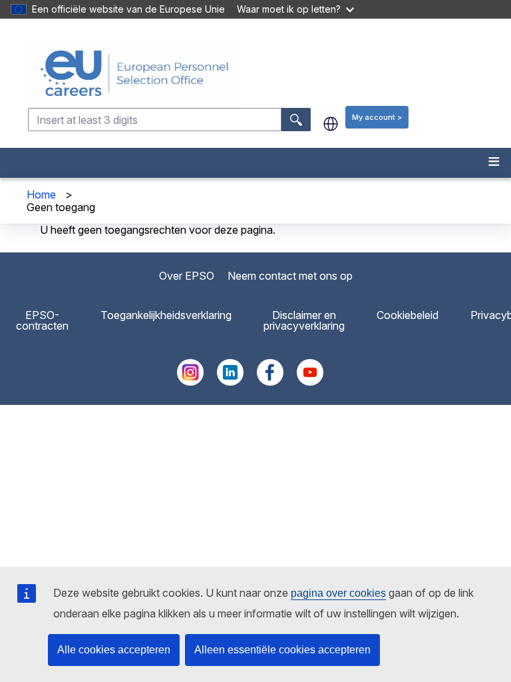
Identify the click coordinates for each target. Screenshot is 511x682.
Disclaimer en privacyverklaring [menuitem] (304, 320)
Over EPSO (186, 275)
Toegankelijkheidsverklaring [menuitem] (166, 315)
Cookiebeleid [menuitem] (407, 315)
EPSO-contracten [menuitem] (42, 320)
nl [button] (330, 124)
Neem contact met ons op (290, 275)
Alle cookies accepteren (113, 649)
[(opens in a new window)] (190, 381)
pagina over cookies (338, 593)
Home (41, 194)
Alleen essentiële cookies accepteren (282, 649)
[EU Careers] (268, 73)
